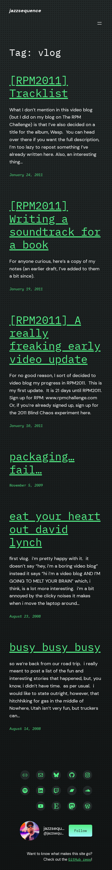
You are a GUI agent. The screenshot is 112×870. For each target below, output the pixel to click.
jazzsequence (25, 11)
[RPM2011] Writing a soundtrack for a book (55, 225)
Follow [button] (80, 830)
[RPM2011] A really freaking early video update (55, 340)
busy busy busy (55, 647)
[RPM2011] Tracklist (38, 87)
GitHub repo (79, 859)
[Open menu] (99, 23)
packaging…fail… (41, 463)
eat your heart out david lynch (55, 529)
